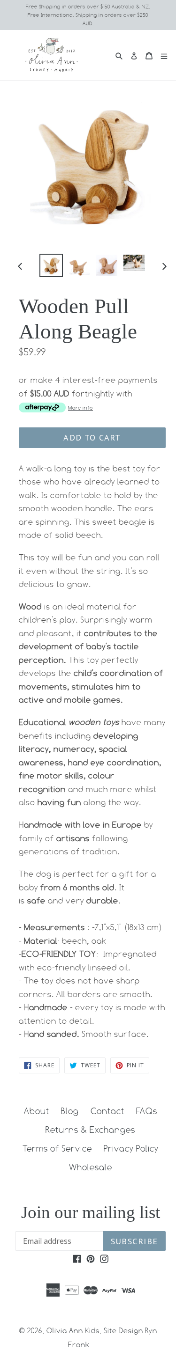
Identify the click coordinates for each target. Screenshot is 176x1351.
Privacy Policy (131, 1148)
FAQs (146, 1111)
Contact (107, 1111)
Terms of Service (57, 1148)
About (36, 1111)
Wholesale (90, 1167)
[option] (51, 265)
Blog (70, 1111)
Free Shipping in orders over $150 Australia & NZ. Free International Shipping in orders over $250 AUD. (88, 15)
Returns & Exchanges (90, 1129)
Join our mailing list (90, 1212)
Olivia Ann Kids (72, 1330)
